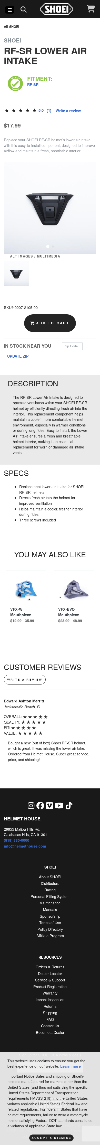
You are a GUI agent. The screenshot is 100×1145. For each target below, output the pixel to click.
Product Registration (50, 986)
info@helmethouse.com (25, 846)
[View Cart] (91, 9)
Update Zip (18, 356)
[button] (48, 246)
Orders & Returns (50, 966)
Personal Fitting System (50, 896)
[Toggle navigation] (9, 10)
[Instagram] (31, 805)
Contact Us (50, 1025)
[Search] (24, 9)
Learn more (70, 1066)
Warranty (50, 993)
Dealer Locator (50, 973)
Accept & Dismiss (52, 1138)
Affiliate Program (50, 935)
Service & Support (50, 979)
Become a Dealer (50, 1032)
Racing (50, 889)
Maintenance (50, 902)
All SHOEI (11, 26)
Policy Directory (50, 929)
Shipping (50, 1012)
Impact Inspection (50, 999)
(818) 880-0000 (16, 840)
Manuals (50, 909)
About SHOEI (50, 876)
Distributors (50, 883)
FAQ (50, 1019)
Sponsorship (50, 916)
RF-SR (32, 84)
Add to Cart (52, 323)
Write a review (68, 110)
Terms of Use (50, 922)
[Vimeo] (49, 805)
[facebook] (40, 805)
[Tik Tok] (69, 805)
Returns (50, 1006)
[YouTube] (59, 805)
